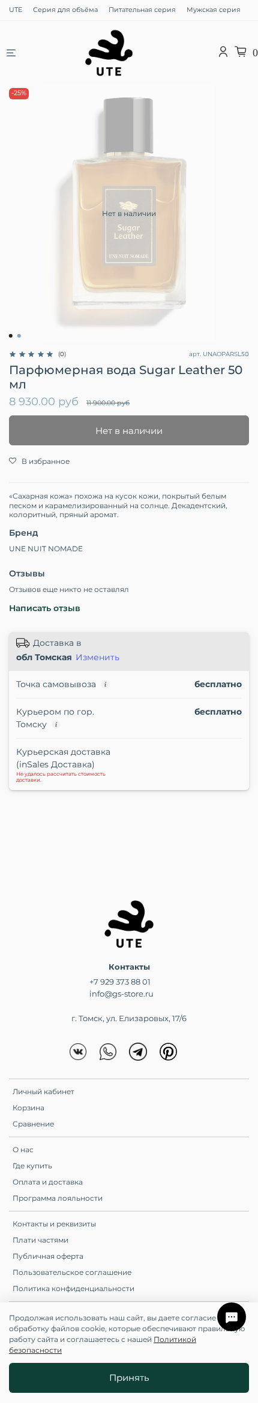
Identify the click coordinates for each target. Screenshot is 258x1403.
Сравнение (33, 1123)
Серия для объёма (65, 10)
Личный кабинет (43, 1091)
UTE (15, 10)
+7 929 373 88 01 (120, 981)
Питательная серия (142, 10)
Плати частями (40, 1239)
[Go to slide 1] (11, 336)
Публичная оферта (48, 1256)
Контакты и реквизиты (54, 1223)
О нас (23, 1149)
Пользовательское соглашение (72, 1272)
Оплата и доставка (48, 1181)
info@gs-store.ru (121, 993)
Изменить (97, 657)
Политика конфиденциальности (73, 1288)
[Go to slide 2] (19, 336)
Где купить (32, 1165)
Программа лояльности (58, 1198)
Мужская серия (214, 10)
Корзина (28, 1107)
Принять (129, 1377)
